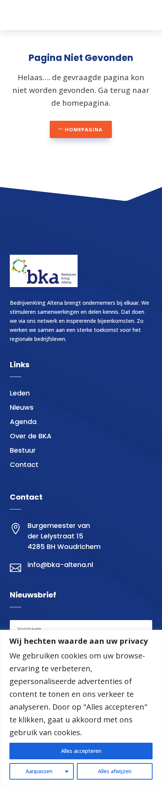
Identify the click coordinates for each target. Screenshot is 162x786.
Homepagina (83, 129)
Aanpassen (39, 771)
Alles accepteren (81, 750)
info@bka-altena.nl (60, 564)
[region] (81, 708)
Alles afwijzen (114, 771)
